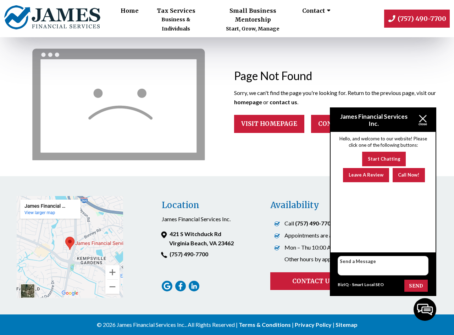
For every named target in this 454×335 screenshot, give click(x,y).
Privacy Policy (313, 324)
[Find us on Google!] (70, 295)
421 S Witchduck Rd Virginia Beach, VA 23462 (201, 238)
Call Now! (408, 175)
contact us (283, 102)
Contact (313, 10)
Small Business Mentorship (252, 19)
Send (416, 286)
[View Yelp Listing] (195, 289)
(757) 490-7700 (189, 254)
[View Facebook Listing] (181, 289)
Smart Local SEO (368, 284)
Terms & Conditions (265, 324)
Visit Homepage (269, 124)
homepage (248, 102)
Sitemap (347, 324)
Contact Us (312, 281)
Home (130, 10)
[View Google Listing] (168, 289)
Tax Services (176, 19)
